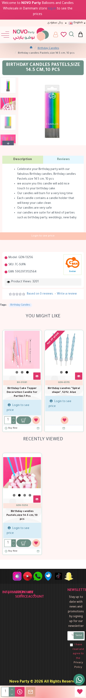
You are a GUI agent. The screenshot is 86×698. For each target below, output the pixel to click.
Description (22, 159)
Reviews (63, 159)
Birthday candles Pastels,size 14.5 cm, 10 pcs (22, 515)
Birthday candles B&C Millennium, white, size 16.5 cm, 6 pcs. (22, 392)
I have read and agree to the (78, 656)
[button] (8, 78)
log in (52, 9)
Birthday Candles (48, 48)
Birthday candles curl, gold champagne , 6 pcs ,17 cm (64, 392)
